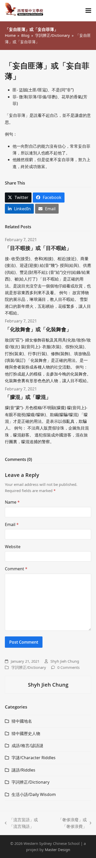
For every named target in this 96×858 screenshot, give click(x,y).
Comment (16, 569)
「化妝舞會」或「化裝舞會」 (38, 329)
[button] (88, 10)
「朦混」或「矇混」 (28, 396)
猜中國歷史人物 (26, 733)
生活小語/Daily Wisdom (34, 794)
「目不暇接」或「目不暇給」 (38, 247)
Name (12, 502)
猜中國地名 (22, 721)
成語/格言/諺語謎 (27, 745)
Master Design (57, 849)
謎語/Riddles (23, 770)
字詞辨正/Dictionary (28, 667)
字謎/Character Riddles (34, 757)
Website (12, 546)
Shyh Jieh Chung (64, 661)
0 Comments (68, 667)
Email (12, 524)
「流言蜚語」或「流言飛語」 (21, 823)
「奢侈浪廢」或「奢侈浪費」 (69, 823)
